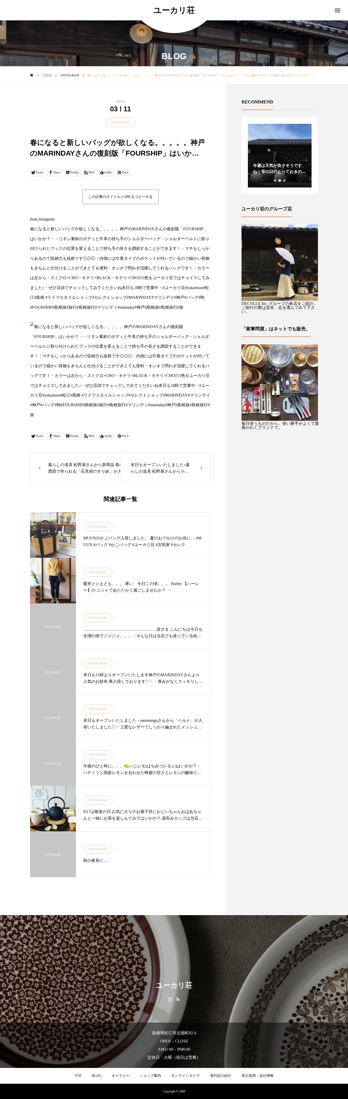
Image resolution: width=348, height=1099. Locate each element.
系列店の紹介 (220, 1076)
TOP (78, 1076)
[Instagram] (170, 999)
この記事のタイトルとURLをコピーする (120, 197)
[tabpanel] (280, 155)
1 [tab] (275, 180)
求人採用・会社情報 (258, 1076)
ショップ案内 (150, 1076)
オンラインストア (185, 1076)
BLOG (96, 1076)
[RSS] (178, 999)
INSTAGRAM (120, 122)
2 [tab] (280, 180)
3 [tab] (284, 180)
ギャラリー (120, 1076)
